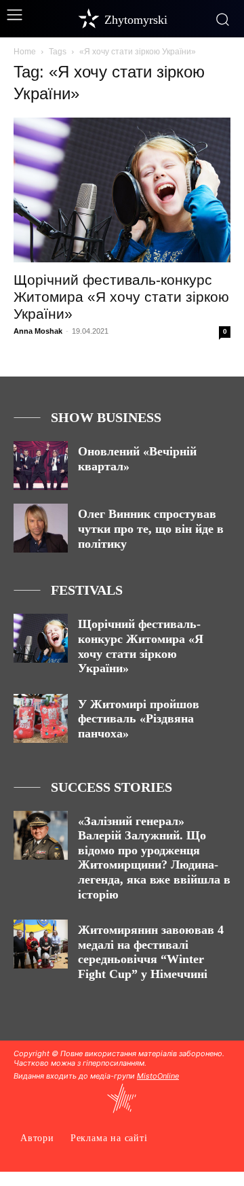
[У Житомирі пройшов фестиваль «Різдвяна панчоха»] (41, 718)
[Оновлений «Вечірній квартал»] (41, 465)
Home (25, 51)
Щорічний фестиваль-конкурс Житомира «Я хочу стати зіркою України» (121, 296)
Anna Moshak (38, 331)
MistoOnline (158, 1076)
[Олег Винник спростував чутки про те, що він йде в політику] (41, 528)
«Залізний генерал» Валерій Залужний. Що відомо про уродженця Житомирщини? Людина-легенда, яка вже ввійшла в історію (154, 857)
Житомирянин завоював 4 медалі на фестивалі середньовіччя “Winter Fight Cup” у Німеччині (151, 952)
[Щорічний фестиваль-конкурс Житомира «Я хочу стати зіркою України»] (122, 190)
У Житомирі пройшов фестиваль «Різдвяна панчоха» (138, 718)
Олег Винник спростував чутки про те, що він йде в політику (151, 528)
